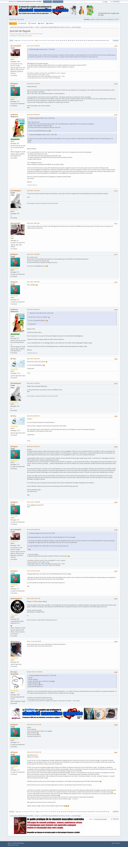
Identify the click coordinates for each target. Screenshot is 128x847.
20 (53, 40)
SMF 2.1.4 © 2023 (12, 843)
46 (104, 40)
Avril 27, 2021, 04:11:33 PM (33, 571)
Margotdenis (17, 598)
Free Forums (16, 845)
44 (100, 40)
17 (47, 40)
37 (86, 40)
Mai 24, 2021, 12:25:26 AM (33, 254)
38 (88, 40)
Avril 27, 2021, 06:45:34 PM (33, 529)
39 (90, 40)
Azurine (67, 27)
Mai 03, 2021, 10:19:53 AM (33, 383)
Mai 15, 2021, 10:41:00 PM (33, 281)
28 (68, 40)
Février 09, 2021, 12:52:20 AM (35, 671)
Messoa (63, 27)
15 (43, 40)
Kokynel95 (16, 223)
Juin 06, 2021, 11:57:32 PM (33, 83)
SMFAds (9, 845)
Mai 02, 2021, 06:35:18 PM (33, 446)
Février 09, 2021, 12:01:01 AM (34, 724)
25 (62, 40)
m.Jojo (14, 672)
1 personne (29, 185)
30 (72, 40)
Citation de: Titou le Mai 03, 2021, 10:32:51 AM (41, 313)
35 (82, 40)
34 (80, 40)
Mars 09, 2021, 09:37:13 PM (33, 598)
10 (32, 40)
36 (84, 40)
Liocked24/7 (16, 46)
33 (78, 40)
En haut (12, 811)
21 (54, 40)
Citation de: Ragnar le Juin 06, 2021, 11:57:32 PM (42, 49)
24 (60, 40)
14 (41, 40)
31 (74, 40)
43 (98, 40)
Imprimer (115, 40)
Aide (113, 843)
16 (45, 40)
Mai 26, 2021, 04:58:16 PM (33, 114)
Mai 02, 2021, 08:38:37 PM (33, 416)
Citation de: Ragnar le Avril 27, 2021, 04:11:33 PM (42, 533)
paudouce (16, 641)
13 (39, 40)
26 (64, 40)
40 (92, 40)
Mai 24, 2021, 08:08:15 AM (33, 223)
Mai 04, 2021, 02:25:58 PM (33, 309)
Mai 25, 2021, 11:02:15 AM (33, 190)
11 (34, 40)
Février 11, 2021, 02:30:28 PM (34, 641)
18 (49, 40)
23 (58, 40)
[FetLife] (11, 625)
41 (94, 40)
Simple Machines (20, 843)
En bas (11, 40)
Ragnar (15, 84)
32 (76, 40)
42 (96, 40)
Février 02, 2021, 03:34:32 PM (34, 752)
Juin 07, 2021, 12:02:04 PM (33, 45)
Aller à (90, 819)
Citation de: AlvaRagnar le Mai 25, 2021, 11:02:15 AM (43, 134)
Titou (14, 359)
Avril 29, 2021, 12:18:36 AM (33, 502)
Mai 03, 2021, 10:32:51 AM (33, 358)
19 (51, 40)
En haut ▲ (117, 843)
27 (66, 40)
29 (70, 40)
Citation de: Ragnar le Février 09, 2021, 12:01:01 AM (43, 675)
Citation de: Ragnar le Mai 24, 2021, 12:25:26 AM (42, 118)
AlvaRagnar (16, 191)
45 (102, 40)
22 (56, 40)
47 (106, 40)
